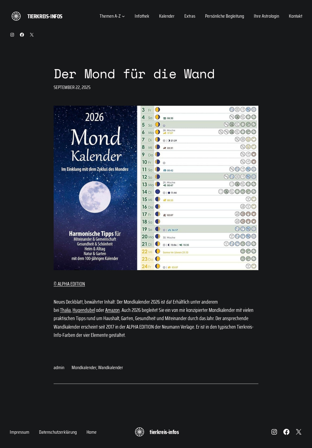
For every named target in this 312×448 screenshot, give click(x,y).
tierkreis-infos (44, 16)
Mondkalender (84, 367)
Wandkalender (110, 367)
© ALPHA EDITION (69, 284)
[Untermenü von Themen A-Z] (123, 16)
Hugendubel (84, 310)
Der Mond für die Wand (134, 73)
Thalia (65, 310)
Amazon (112, 310)
